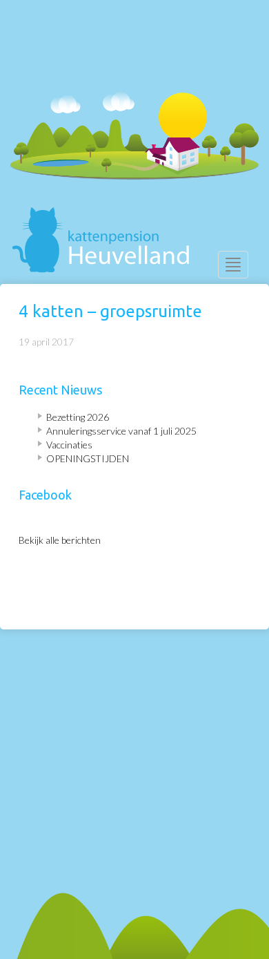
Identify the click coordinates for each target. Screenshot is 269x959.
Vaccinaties (69, 444)
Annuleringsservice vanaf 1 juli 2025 (121, 431)
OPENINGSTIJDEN (87, 458)
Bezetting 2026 (77, 417)
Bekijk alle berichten (60, 540)
